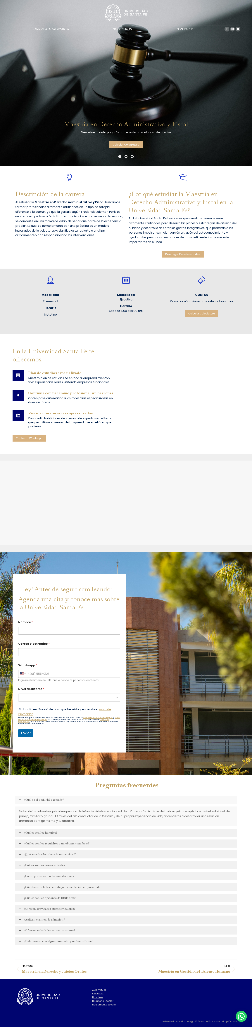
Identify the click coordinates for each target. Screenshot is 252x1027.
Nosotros (97, 997)
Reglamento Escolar (104, 1004)
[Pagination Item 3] (132, 156)
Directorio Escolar (102, 1001)
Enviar (26, 733)
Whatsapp (27, 665)
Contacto (97, 993)
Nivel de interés (31, 689)
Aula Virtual (99, 990)
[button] (241, 1016)
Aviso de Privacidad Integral (98, 717)
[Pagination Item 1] (119, 156)
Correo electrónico (34, 643)
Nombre (25, 622)
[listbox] (69, 697)
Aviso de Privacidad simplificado (217, 1021)
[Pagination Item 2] (126, 156)
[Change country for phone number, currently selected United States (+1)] (22, 674)
